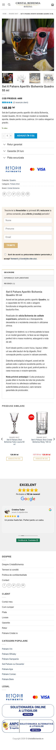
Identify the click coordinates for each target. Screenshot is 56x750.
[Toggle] (4, 145)
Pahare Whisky (9, 654)
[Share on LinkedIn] (28, 194)
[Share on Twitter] (14, 194)
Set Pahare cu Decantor (13, 664)
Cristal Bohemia (13, 188)
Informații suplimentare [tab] (16, 278)
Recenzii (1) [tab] (9, 283)
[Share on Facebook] (9, 194)
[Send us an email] (18, 585)
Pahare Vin (7, 649)
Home (5, 14)
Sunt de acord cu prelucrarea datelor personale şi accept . (28, 256)
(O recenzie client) (20, 102)
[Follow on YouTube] (23, 585)
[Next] (49, 45)
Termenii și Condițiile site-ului (23, 258)
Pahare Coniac (9, 674)
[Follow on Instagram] (9, 585)
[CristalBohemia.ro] (28, 5)
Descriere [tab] (9, 272)
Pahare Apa (7, 669)
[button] (3, 4)
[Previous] (6, 45)
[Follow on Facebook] (4, 585)
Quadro (13, 180)
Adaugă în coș (26, 135)
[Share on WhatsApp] (4, 194)
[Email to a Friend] (18, 194)
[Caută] (9, 4)
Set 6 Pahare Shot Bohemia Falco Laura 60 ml (14, 442)
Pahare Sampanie (10, 659)
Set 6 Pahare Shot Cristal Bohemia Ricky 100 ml (41, 441)
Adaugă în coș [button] (14, 459)
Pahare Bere (8, 679)
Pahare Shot (13, 14)
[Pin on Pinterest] (23, 194)
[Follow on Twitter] (14, 585)
